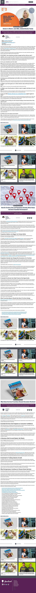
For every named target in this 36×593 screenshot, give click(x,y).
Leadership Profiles (16, 581)
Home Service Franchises (18, 26)
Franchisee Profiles (16, 582)
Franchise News (15, 580)
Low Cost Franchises (16, 585)
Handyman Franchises (16, 583)
